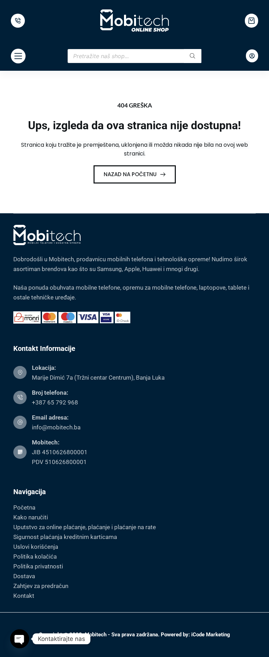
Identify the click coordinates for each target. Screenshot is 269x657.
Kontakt (23, 595)
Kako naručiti (30, 517)
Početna (24, 507)
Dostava (24, 576)
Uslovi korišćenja (35, 546)
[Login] (252, 55)
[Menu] (18, 56)
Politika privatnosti (38, 566)
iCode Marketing (210, 634)
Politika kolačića (35, 556)
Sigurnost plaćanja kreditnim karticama (65, 536)
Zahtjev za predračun (40, 585)
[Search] (192, 56)
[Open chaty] (19, 638)
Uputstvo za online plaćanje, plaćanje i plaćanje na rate (84, 527)
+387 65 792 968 (55, 402)
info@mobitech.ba (56, 427)
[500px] (18, 21)
